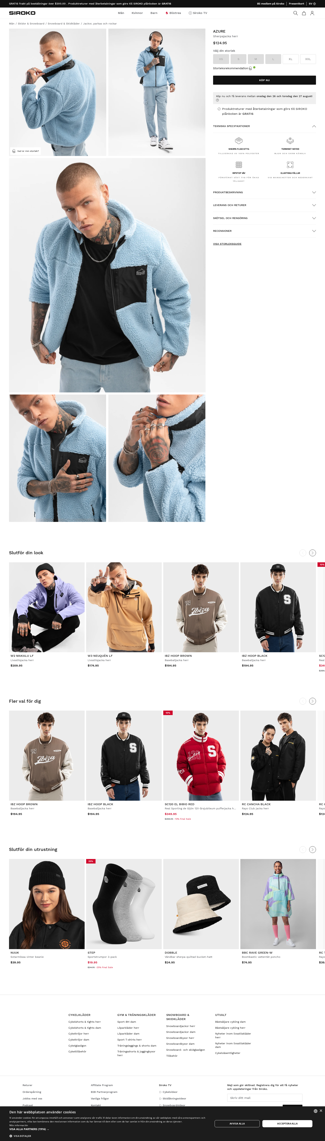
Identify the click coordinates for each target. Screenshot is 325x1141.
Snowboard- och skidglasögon (185, 1049)
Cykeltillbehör (77, 1051)
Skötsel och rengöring (230, 218)
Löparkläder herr (128, 1027)
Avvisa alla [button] (237, 1123)
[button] (108, 1129)
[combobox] (315, 1111)
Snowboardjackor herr (180, 1026)
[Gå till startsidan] (22, 13)
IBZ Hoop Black (254, 656)
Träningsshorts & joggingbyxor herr (136, 1053)
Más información (18, 1125)
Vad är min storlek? (28, 151)
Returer (27, 1085)
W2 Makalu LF (22, 656)
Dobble (171, 952)
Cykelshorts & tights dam (84, 1027)
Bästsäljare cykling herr (230, 1027)
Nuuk (15, 952)
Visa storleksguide (227, 243)
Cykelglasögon (77, 1045)
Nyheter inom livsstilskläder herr (233, 1035)
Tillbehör (172, 1055)
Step (91, 952)
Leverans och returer (229, 205)
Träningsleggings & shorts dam (136, 1045)
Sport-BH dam (126, 1021)
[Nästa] (312, 553)
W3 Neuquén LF (100, 656)
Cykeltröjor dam (78, 1039)
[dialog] (162, 1123)
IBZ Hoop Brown (178, 656)
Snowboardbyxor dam (180, 1043)
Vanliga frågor (100, 1098)
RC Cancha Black (256, 804)
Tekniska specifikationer (231, 126)
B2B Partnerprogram (104, 1091)
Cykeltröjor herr (78, 1033)
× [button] (320, 1110)
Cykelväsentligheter (227, 1052)
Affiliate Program (102, 1085)
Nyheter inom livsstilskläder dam (233, 1045)
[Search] (295, 13)
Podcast (28, 1105)
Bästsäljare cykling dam (230, 1021)
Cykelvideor (170, 1091)
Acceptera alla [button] (287, 1123)
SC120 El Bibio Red (179, 804)
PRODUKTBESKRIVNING (228, 192)
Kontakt (96, 1105)
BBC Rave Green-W (257, 952)
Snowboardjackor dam (180, 1031)
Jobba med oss (32, 1098)
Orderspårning (32, 1091)
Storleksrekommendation (230, 68)
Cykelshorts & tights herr (84, 1021)
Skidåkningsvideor (174, 1098)
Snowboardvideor (174, 1105)
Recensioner (222, 230)
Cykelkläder (79, 1015)
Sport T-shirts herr (129, 1039)
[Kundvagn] (304, 13)
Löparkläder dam (128, 1033)
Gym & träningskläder (136, 1015)
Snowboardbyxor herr (180, 1037)
